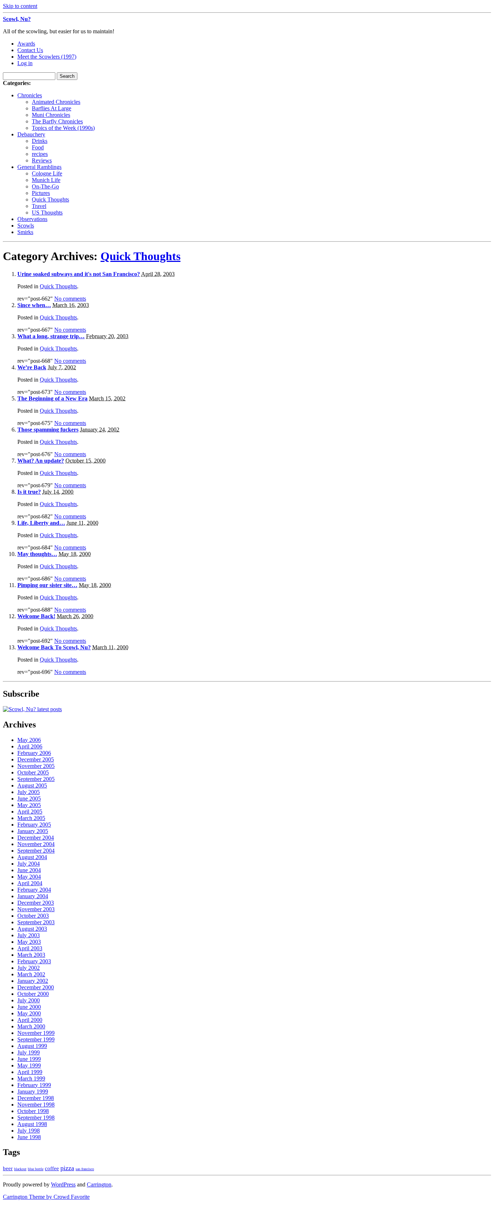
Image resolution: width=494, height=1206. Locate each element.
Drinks (39, 141)
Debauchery (31, 134)
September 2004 (36, 851)
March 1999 (31, 1078)
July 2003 (28, 935)
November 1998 (36, 1104)
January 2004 (32, 896)
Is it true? (29, 492)
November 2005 (36, 766)
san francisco (85, 1169)
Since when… (34, 305)
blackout (20, 1169)
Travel (39, 206)
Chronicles (29, 95)
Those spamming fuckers (47, 429)
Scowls (25, 225)
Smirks (25, 232)
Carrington (99, 1184)
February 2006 (34, 753)
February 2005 (34, 824)
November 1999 (36, 1033)
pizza (67, 1168)
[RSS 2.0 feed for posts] (32, 709)
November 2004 (36, 844)
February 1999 (34, 1085)
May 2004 (29, 877)
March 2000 (31, 1026)
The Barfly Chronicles (57, 121)
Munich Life (46, 180)
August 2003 (32, 929)
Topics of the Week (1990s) (63, 128)
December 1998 (35, 1098)
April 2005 (29, 811)
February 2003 (34, 961)
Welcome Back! (36, 616)
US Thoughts (47, 212)
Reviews (42, 160)
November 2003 (36, 909)
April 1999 (29, 1072)
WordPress (63, 1184)
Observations (32, 219)
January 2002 (32, 981)
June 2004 (29, 870)
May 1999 (29, 1065)
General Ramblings (39, 167)
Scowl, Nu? (17, 19)
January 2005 (32, 831)
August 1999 (32, 1046)
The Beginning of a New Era (52, 398)
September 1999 (36, 1039)
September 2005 (36, 779)
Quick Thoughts (50, 199)
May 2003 (29, 942)
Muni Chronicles (51, 115)
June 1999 (29, 1059)
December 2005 (35, 759)
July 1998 (28, 1131)
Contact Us (30, 50)
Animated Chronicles (56, 102)
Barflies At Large (51, 108)
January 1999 (32, 1091)
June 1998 (29, 1137)
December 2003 (35, 903)
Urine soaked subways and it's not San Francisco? (78, 274)
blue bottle (35, 1169)
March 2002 (31, 974)
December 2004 (35, 838)
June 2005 (29, 798)
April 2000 (29, 1020)
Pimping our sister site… (47, 585)
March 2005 (31, 818)
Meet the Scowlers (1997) (46, 57)
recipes (40, 154)
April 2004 (29, 883)
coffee (52, 1168)
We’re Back (31, 367)
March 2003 (31, 955)
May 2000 (29, 1013)
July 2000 (28, 1000)
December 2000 (35, 987)
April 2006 (29, 746)
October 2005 (33, 772)
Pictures (41, 193)
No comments (70, 299)
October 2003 (33, 916)
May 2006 (29, 740)
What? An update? (40, 461)
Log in (25, 63)
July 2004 (28, 864)
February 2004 (34, 890)
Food (38, 147)
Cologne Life (47, 173)
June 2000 (29, 1007)
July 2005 (28, 792)
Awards (26, 44)
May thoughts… (37, 554)
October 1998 (33, 1111)
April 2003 (29, 948)
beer (8, 1168)
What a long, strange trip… (51, 336)
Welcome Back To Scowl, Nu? (54, 647)
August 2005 (32, 785)
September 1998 (36, 1117)
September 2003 (36, 922)
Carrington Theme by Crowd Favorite (46, 1197)
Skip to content (20, 6)
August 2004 (32, 857)
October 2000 (33, 994)
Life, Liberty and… (41, 523)
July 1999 (28, 1052)
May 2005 (29, 805)
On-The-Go (45, 186)
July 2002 (28, 968)
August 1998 (32, 1124)
